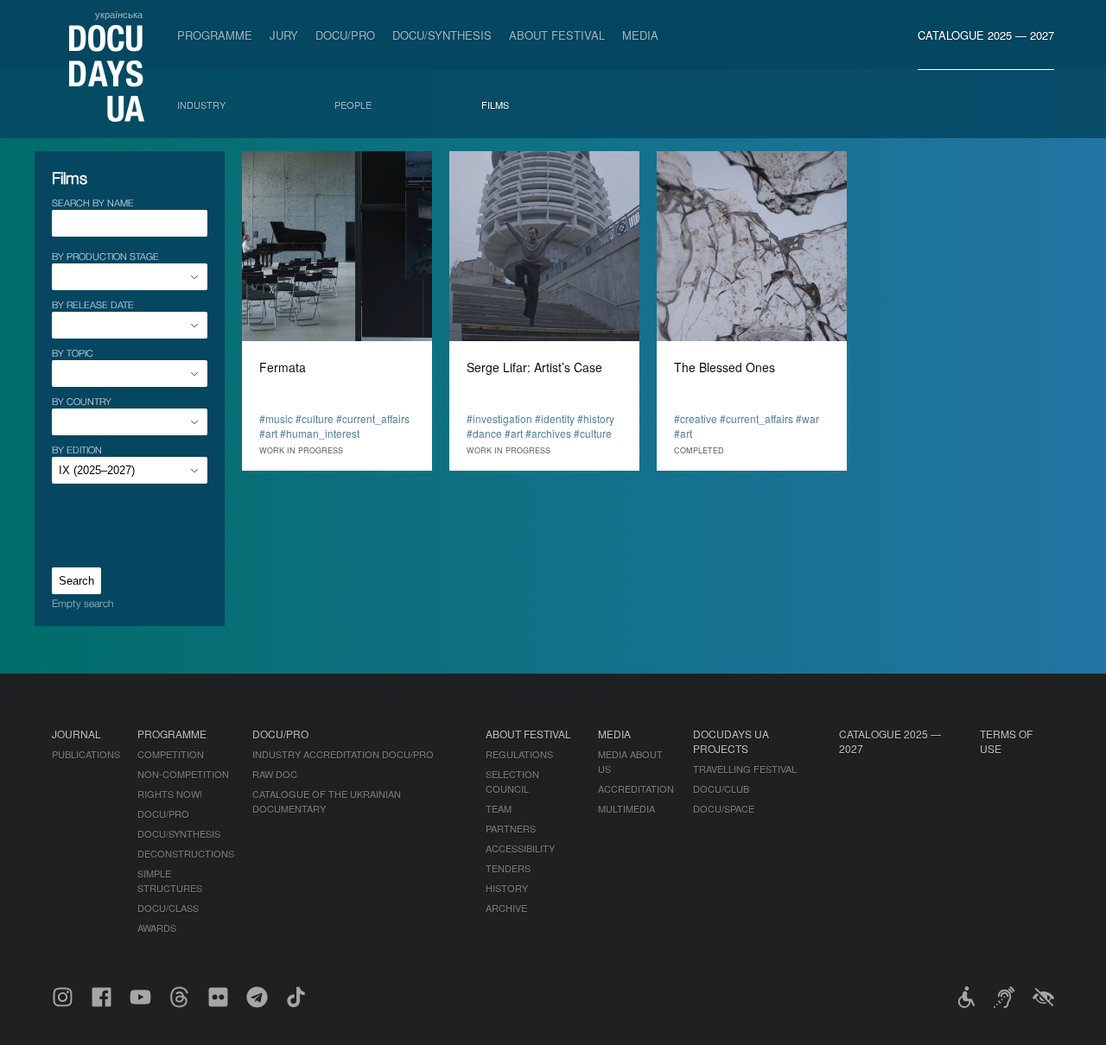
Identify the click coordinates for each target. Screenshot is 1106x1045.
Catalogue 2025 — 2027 (986, 35)
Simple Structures (169, 880)
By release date (93, 304)
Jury (284, 35)
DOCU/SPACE (723, 808)
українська (119, 14)
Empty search (82, 603)
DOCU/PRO (345, 35)
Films (495, 104)
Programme (214, 35)
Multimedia (626, 808)
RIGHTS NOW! (169, 794)
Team (499, 808)
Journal (76, 733)
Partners (511, 828)
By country (81, 401)
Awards (156, 927)
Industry (201, 104)
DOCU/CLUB (721, 788)
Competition (170, 754)
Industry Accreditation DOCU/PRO (343, 754)
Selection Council (512, 781)
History (507, 888)
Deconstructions (185, 853)
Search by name (93, 202)
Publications (86, 754)
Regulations (519, 754)
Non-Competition (183, 774)
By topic (72, 352)
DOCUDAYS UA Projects (731, 741)
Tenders (508, 868)
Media (640, 35)
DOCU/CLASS (168, 908)
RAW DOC (274, 774)
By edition (77, 449)
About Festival (557, 35)
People (353, 104)
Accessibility (520, 848)
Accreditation (636, 788)
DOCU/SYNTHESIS (442, 35)
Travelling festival (745, 769)
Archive (506, 908)
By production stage (105, 256)
